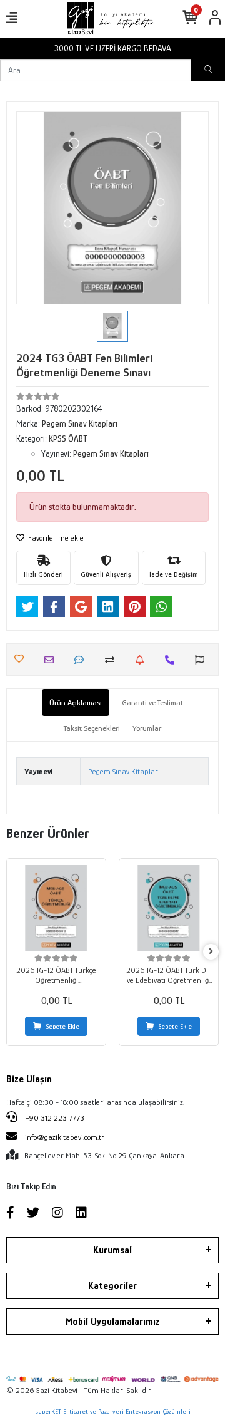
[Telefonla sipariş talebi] (173, 660)
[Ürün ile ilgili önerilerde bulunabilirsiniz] (203, 660)
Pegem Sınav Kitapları (124, 771)
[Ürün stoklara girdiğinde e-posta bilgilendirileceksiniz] (142, 660)
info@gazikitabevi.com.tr (64, 1137)
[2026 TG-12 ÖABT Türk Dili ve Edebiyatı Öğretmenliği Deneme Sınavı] (169, 908)
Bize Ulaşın (29, 1079)
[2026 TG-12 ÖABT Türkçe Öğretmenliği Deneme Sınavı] (56, 908)
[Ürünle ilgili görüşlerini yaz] (82, 660)
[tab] (75, 703)
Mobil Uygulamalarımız (113, 1321)
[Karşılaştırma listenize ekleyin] (113, 660)
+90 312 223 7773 (53, 1117)
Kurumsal (112, 1250)
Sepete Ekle (62, 1026)
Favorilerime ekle (55, 537)
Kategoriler (112, 1286)
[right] (211, 951)
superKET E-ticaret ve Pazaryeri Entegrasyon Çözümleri (113, 1411)
